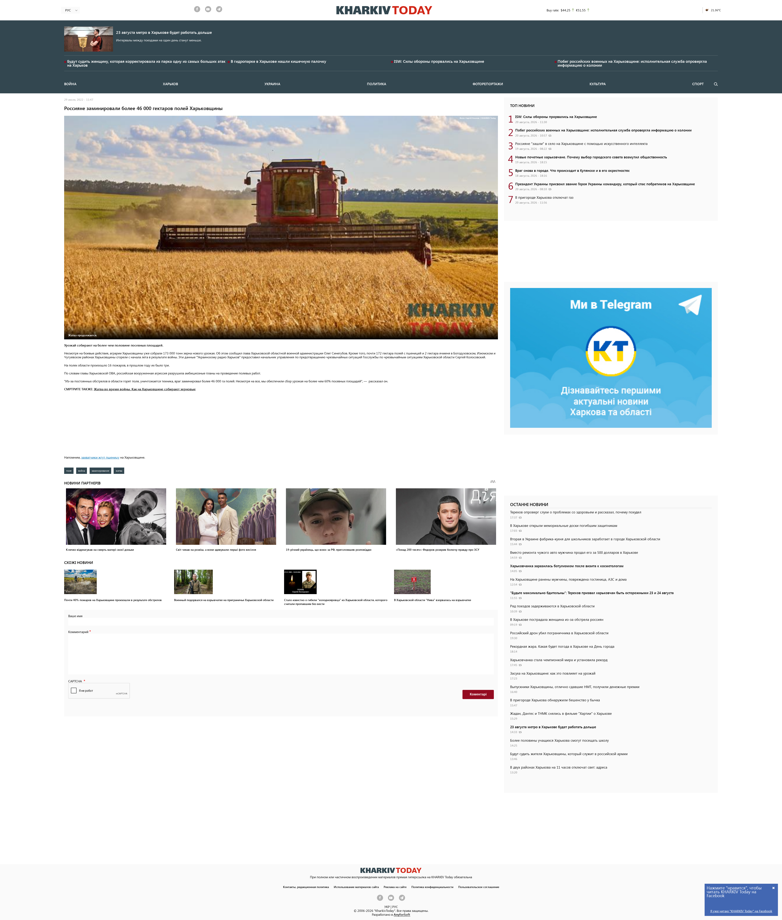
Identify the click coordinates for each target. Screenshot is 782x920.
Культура (598, 84)
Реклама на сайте (395, 887)
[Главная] (384, 10)
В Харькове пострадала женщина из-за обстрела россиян (556, 619)
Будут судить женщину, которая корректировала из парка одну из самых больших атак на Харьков (146, 63)
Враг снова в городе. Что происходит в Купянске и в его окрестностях (572, 170)
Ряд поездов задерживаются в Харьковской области (552, 606)
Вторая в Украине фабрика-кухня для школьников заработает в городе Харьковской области (585, 539)
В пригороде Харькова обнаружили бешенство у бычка (555, 700)
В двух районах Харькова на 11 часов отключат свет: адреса (558, 767)
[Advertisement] (281, 423)
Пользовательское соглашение (478, 887)
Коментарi (478, 694)
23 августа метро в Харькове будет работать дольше (164, 32)
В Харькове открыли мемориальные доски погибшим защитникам (563, 525)
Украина (272, 84)
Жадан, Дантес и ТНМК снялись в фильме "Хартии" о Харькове (561, 713)
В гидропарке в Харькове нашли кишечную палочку (278, 61)
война (81, 470)
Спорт (698, 84)
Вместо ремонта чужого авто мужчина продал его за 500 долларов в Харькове (574, 552)
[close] (773, 888)
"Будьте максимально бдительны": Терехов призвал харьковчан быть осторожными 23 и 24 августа (592, 592)
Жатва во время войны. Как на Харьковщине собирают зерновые (145, 389)
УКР (387, 907)
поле (68, 470)
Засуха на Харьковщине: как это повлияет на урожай (552, 673)
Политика (376, 84)
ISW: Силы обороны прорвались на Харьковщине (439, 61)
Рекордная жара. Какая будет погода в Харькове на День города (562, 646)
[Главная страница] (391, 870)
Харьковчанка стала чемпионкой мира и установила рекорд (558, 659)
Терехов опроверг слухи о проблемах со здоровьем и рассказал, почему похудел (575, 512)
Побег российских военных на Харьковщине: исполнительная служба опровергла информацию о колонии (632, 63)
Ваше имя (75, 616)
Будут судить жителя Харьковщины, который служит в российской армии (569, 753)
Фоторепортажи (488, 84)
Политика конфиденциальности (432, 887)
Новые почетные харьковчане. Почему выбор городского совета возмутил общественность (591, 157)
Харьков (170, 84)
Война (70, 84)
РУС (395, 907)
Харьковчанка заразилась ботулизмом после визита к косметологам (567, 566)
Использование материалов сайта (356, 887)
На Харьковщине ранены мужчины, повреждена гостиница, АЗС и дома (568, 579)
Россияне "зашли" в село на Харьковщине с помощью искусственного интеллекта (581, 143)
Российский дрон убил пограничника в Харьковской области (559, 633)
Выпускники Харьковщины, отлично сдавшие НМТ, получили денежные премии (574, 686)
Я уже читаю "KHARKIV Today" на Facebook (741, 911)
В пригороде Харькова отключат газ (544, 197)
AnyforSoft (402, 914)
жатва (119, 470)
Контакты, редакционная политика (306, 887)
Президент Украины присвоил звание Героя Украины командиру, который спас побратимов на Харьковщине (605, 184)
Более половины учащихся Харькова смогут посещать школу (559, 740)
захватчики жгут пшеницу (100, 457)
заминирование (100, 470)
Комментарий (78, 632)
